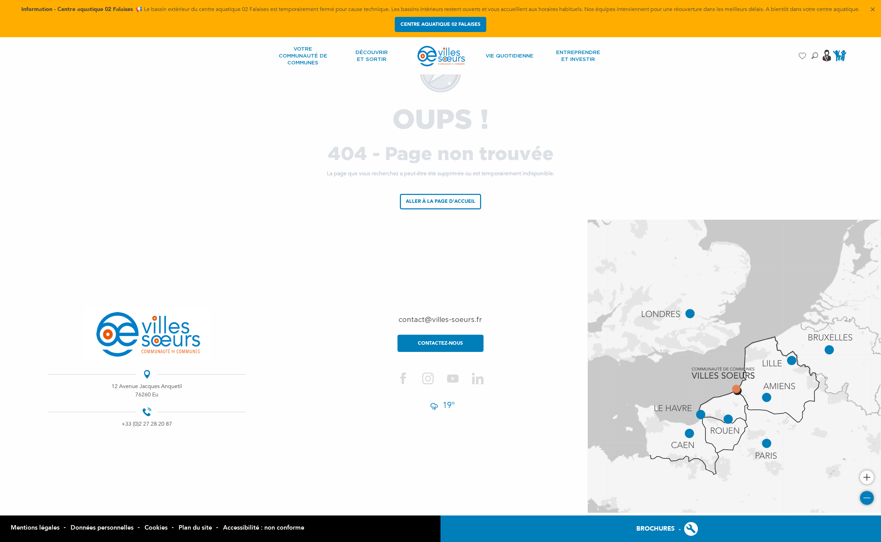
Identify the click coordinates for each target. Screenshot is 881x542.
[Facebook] (403, 379)
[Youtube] (452, 379)
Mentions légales (35, 527)
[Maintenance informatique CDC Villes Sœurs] (685, 528)
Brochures (655, 528)
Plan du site (195, 527)
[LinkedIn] (477, 379)
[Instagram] (428, 379)
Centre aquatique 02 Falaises (440, 24)
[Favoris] (803, 56)
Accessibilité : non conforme (263, 527)
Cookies (156, 527)
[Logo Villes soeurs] (147, 334)
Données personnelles (102, 527)
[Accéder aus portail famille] (840, 61)
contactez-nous (440, 343)
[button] (815, 56)
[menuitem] (302, 56)
